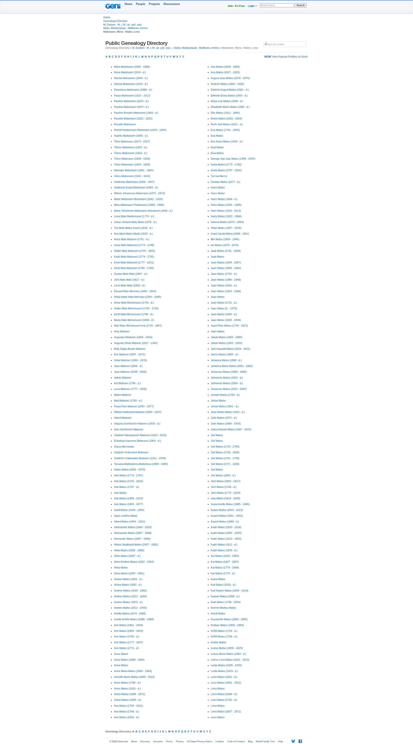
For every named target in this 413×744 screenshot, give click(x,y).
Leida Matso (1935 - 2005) (226, 665)
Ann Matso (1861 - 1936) (128, 625)
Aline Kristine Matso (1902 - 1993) (134, 561)
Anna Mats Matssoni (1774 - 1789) (134, 245)
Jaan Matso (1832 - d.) (224, 285)
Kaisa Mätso (218, 579)
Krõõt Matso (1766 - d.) (224, 636)
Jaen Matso (217, 331)
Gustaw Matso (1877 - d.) (225, 181)
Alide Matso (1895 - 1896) (129, 550)
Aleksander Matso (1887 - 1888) (133, 533)
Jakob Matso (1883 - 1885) (226, 337)
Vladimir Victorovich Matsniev (131, 452)
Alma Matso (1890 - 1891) (129, 573)
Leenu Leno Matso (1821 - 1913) (230, 659)
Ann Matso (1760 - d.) (126, 636)
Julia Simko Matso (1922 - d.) (228, 412)
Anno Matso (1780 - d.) (127, 682)
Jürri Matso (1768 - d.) (223, 487)
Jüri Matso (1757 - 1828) (225, 464)
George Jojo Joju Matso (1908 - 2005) (233, 158)
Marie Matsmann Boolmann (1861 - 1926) (138, 199)
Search (300, 5)
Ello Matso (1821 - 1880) (225, 112)
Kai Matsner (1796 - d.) (127, 383)
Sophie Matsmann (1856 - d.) (131, 135)
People (140, 4)
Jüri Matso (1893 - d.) (223, 475)
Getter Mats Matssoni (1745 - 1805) (134, 250)
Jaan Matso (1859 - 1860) (226, 268)
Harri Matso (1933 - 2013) (226, 210)
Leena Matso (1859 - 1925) (227, 648)
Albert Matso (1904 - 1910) (129, 521)
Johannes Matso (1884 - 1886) (229, 371)
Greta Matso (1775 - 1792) (226, 164)
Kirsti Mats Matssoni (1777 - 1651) (134, 262)
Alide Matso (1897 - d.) (127, 556)
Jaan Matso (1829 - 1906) (226, 320)
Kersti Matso (218, 613)
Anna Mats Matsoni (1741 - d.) (131, 239)
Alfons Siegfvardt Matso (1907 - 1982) (136, 544)
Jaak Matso (217, 256)
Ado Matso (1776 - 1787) (128, 475)
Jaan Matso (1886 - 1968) (226, 279)
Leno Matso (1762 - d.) (224, 699)
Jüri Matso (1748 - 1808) (225, 452)
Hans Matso (218, 187)
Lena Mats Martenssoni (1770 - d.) (134, 216)
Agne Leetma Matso (125, 515)
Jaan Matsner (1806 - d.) (128, 366)
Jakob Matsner (122, 377)
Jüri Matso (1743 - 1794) (225, 446)
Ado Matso (120, 492)
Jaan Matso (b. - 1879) (224, 308)
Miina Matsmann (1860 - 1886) (132, 66)
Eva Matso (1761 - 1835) (225, 129)
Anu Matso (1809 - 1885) (225, 66)
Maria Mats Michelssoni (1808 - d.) (134, 320)
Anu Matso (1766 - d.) (126, 711)
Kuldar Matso (218, 642)
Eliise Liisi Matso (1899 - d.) (227, 101)
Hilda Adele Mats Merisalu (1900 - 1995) (137, 296)
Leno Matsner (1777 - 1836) (130, 389)
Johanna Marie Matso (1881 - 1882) (232, 366)
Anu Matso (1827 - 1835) (225, 72)
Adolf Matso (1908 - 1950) (129, 510)
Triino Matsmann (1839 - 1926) (132, 158)
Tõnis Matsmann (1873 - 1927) (132, 141)
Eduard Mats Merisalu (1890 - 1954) (135, 291)
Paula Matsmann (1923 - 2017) (132, 95)
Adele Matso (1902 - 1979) (129, 469)
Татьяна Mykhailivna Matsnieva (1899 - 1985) (141, 464)
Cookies (219, 741)
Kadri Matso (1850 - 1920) (226, 533)
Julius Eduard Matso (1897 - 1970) (231, 429)
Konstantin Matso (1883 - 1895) (229, 619)
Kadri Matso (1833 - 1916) (226, 527)
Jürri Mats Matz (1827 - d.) (129, 279)
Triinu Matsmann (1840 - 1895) (132, 164)
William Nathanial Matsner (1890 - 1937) (137, 412)
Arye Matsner (121, 331)
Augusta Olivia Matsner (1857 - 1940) (136, 343)
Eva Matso (217, 135)
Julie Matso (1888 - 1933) (226, 423)
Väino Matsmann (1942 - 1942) (132, 176)
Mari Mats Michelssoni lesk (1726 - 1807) (138, 325)
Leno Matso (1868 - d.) (224, 694)
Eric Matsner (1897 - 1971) (129, 354)
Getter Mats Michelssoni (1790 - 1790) (136, 308)
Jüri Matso (217, 435)
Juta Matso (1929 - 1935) (225, 498)
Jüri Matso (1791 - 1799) (225, 458)
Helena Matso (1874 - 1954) (227, 222)
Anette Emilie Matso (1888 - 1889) (134, 619)
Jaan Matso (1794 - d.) (224, 273)
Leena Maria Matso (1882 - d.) (228, 653)
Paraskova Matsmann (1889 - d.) (133, 89)
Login (251, 6)
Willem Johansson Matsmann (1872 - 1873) (139, 193)
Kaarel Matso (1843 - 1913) (227, 510)
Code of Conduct (236, 741)
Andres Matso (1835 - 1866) (130, 590)
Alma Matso (121, 567)
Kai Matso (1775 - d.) (223, 573)
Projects (154, 4)
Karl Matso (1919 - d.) (223, 584)
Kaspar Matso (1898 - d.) (225, 596)
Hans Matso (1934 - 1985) (226, 204)
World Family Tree (265, 741)
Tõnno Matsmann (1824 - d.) (130, 153)
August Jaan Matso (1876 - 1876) (230, 78)
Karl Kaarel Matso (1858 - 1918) (229, 590)
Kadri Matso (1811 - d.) (224, 544)
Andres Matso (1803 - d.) (128, 602)
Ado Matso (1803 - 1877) (128, 504)
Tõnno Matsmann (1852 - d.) (130, 147)
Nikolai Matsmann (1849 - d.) (131, 78)
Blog (250, 741)
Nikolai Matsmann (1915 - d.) (131, 84)
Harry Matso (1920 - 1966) (226, 216)
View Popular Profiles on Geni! (286, 56)
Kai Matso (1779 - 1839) (225, 567)
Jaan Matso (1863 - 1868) (226, 291)
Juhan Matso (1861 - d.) (225, 406)
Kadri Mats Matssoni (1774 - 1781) (134, 256)
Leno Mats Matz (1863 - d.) (129, 285)
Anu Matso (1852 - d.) (126, 717)
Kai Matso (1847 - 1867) (225, 561)
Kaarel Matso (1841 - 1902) (227, 515)
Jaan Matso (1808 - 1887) (226, 262)
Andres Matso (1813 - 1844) (130, 596)
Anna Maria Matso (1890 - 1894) (133, 671)
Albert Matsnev (122, 417)
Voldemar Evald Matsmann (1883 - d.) (136, 187)
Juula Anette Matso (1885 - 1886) (230, 504)
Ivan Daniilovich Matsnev (128, 429)
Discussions (171, 4)
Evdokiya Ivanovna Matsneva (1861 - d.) (137, 440)
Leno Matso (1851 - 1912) (226, 682)
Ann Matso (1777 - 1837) (128, 642)
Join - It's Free (236, 6)
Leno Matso (218, 688)
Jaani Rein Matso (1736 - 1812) (229, 325)
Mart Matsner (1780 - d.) (128, 400)
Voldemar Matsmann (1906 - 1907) (134, 181)
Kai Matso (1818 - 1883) (225, 556)
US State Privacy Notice (199, 741)
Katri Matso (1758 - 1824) (225, 602)
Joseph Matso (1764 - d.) (225, 394)
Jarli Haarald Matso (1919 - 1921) (230, 348)
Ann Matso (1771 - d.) (126, 648)
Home (128, 4)
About (134, 741)
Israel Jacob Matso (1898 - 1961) (230, 233)
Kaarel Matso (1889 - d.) (225, 521)
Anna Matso (121, 665)
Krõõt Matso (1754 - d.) (224, 630)
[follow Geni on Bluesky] (292, 741)
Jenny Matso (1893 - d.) (224, 354)
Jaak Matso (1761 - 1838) (226, 250)
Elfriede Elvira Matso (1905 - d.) (229, 95)
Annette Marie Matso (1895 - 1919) (134, 676)
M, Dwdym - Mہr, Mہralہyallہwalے (123, 24)
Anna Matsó (121, 653)
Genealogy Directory (115, 21)
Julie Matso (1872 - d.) (224, 417)
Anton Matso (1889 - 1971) (129, 694)
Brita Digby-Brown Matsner (129, 348)
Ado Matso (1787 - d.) (126, 487)
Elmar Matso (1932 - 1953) (226, 118)
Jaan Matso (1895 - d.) (224, 314)
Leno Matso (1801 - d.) (224, 676)
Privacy (180, 741)
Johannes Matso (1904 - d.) (227, 383)
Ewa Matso (217, 147)
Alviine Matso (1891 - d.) (128, 579)
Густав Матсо (219, 176)
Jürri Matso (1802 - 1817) (225, 481)
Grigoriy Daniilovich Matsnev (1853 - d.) (137, 423)
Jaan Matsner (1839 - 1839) (130, 371)
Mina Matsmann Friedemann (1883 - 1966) (139, 204)
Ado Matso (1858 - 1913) (128, 498)
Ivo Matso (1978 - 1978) (225, 245)
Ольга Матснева (124, 446)
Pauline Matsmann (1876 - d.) (131, 101)
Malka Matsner (122, 394)
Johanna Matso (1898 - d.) (226, 360)
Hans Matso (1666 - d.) (224, 199)
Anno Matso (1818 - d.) (127, 688)
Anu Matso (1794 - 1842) (128, 705)
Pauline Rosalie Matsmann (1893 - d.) (136, 112)
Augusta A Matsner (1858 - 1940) (133, 337)
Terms (169, 741)
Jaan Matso (217, 296)
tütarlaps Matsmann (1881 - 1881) (134, 170)
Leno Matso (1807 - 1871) (226, 711)
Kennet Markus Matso (223, 607)
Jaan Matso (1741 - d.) (224, 302)
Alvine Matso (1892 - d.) (128, 584)
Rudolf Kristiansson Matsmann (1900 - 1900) (140, 129)
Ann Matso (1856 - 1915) (128, 630)
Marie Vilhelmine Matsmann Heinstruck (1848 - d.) (143, 210)
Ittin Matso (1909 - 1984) (225, 239)
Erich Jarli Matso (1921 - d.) (227, 124)
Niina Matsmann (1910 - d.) (130, 72)
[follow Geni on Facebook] (299, 741)
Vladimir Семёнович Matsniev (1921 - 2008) (140, 458)
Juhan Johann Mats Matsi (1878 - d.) (135, 222)
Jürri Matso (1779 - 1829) (225, 492)
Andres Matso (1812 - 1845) (130, 607)
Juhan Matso (218, 400)
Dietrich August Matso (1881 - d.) (230, 89)
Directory (145, 741)
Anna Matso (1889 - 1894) (129, 659)
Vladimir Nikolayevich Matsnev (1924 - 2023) (140, 435)
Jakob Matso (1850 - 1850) (226, 343)
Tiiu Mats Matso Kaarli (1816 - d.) (133, 227)
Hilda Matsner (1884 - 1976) (130, 360)
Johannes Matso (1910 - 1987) (229, 389)
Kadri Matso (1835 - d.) (224, 550)
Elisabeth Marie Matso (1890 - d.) (230, 106)
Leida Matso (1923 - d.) (224, 671)
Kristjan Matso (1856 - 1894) (227, 625)
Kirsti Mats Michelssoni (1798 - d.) (133, 314)
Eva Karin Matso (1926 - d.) (227, 141)
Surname (158, 741)
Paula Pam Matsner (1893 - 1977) (134, 406)
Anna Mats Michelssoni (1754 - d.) (134, 302)
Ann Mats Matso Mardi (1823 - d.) (133, 233)
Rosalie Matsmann (125, 124)
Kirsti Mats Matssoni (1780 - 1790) (134, 268)
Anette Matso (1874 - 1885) (130, 613)
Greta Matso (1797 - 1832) (226, 170)
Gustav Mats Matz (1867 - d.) (130, 273)
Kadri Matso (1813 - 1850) (226, 538)
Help (280, 741)
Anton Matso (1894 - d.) (127, 699)
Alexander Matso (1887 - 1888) (132, 538)
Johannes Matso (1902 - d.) (227, 377)
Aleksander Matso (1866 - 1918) (133, 527)
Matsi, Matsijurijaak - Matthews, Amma (125, 28)
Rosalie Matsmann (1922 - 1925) (133, 118)
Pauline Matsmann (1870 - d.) (131, 106)
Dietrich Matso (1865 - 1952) (227, 84)
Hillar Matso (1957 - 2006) (226, 227)
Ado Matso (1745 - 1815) (128, 481)
